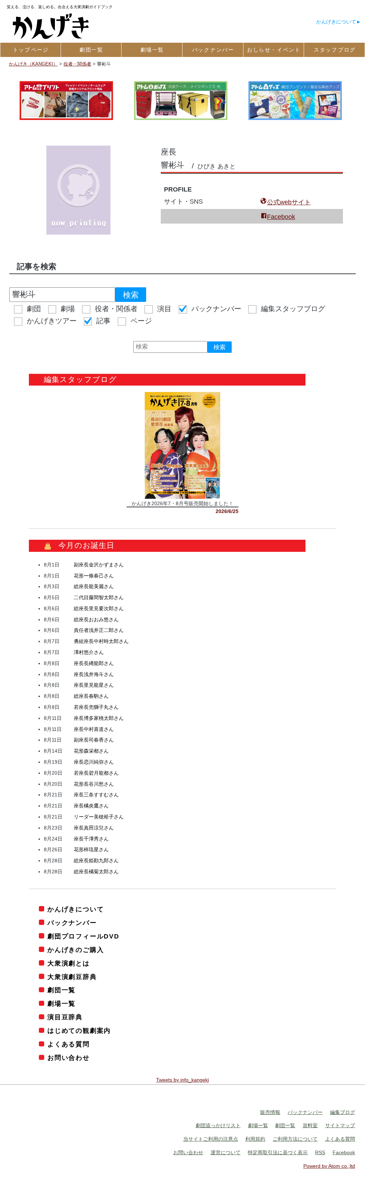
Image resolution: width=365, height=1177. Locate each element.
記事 (103, 321)
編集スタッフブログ (293, 309)
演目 (164, 309)
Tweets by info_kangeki (182, 1080)
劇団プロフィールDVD (83, 936)
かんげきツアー (52, 321)
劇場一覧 (61, 1003)
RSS (320, 1152)
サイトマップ (340, 1125)
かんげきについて (336, 22)
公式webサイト (289, 202)
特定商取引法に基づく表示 (278, 1152)
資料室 (310, 1125)
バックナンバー (216, 309)
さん (99, 564)
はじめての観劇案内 (79, 1030)
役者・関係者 (116, 309)
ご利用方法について (295, 1139)
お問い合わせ (68, 1057)
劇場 (68, 309)
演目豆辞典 (65, 1017)
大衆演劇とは (68, 963)
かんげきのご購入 (75, 949)
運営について (226, 1152)
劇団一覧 (61, 990)
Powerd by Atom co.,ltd (329, 1166)
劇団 (34, 309)
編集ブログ (342, 1112)
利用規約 (255, 1139)
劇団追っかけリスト (218, 1125)
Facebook (281, 216)
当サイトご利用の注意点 (210, 1139)
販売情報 (270, 1112)
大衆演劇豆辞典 (72, 976)
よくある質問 (68, 1044)
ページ (141, 321)
